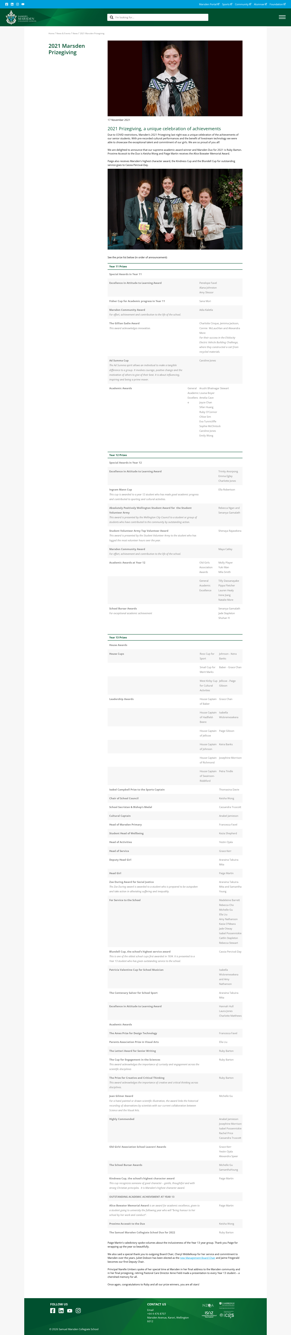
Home (51, 33)
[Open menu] (282, 17)
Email (150, 1310)
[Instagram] (17, 4)
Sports (226, 4)
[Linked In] (12, 4)
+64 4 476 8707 (156, 1313)
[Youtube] (69, 1310)
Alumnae (259, 4)
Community (242, 4)
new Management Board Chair (197, 1257)
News (75, 33)
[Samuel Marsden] (21, 17)
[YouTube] (23, 4)
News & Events (63, 33)
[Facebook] (6, 4)
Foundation (276, 4)
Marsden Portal (208, 4)
